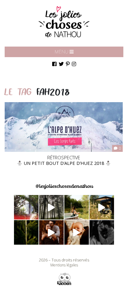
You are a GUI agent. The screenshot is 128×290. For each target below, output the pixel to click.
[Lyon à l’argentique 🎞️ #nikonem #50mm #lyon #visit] (26, 207)
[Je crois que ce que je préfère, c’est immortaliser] (76, 232)
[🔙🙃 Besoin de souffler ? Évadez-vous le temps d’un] (76, 207)
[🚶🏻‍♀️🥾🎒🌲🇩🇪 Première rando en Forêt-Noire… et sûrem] (51, 207)
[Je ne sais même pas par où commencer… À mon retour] (51, 232)
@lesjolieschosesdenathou (64, 186)
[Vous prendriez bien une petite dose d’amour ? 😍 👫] (101, 232)
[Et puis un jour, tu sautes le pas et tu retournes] (26, 232)
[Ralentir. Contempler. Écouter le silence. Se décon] (101, 207)
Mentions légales (64, 265)
